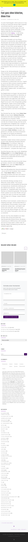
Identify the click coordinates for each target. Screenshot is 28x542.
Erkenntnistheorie (6, 500)
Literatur (3, 454)
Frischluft (4, 491)
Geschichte (4, 420)
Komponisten (4, 364)
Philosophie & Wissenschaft (9, 496)
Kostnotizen (4, 493)
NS (1, 430)
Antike (3, 425)
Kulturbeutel (5, 463)
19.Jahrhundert (5, 421)
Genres (10, 366)
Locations (21, 364)
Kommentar (7, 293)
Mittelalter (4, 427)
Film (2, 466)
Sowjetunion (5, 434)
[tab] (4, 364)
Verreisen (3, 495)
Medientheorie (5, 503)
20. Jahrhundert (5, 423)
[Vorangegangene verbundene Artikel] (22, 248)
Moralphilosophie (6, 505)
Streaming (4, 461)
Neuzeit (3, 429)
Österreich (4, 432)
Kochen (3, 453)
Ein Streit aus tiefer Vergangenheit (8, 329)
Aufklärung (4, 498)
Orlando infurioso (4, 327)
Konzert (3, 468)
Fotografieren (5, 489)
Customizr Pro (17, 536)
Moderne (3, 458)
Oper (2, 460)
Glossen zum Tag (6, 416)
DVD (2, 443)
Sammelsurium (5, 418)
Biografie (4, 439)
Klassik (3, 451)
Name (5, 303)
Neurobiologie (5, 507)
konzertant (4, 471)
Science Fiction (5, 456)
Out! (2, 484)
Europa (3, 487)
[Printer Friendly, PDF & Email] (7, 228)
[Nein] (26, 3)
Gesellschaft (5, 502)
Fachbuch (4, 445)
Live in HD (3, 473)
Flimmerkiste (4, 478)
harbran (4, 19)
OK (14, 4)
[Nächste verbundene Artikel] (25, 248)
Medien (3, 477)
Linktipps (3, 480)
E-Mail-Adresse (9, 308)
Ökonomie (4, 509)
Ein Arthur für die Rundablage (7, 331)
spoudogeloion (5, 513)
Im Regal (3, 438)
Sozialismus (4, 511)
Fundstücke (4, 414)
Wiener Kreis (4, 515)
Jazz (2, 449)
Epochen (16, 366)
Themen (3, 368)
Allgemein (4, 413)
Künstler (16, 364)
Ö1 (1, 482)
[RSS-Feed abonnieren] (1, 344)
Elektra (13, 33)
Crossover (4, 441)
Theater (3, 475)
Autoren (10, 364)
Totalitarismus (5, 436)
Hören (2, 447)
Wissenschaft (22, 366)
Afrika (3, 485)
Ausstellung (4, 464)
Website (6, 313)
